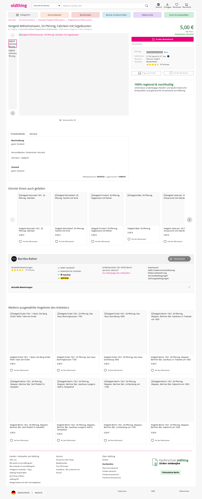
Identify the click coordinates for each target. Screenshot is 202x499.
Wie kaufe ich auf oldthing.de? (21, 463)
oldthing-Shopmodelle (18, 473)
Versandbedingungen (158, 275)
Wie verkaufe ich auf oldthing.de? (22, 466)
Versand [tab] (33, 134)
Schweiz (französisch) (110, 474)
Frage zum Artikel (149, 73)
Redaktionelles (61, 463)
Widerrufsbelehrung (157, 273)
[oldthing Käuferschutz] (171, 462)
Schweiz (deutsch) (109, 471)
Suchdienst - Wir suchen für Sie (68, 469)
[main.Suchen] (146, 5)
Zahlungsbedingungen (158, 278)
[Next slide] (12, 113)
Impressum (153, 267)
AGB (150, 270)
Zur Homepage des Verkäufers (116, 273)
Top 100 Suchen (62, 466)
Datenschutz (184, 491)
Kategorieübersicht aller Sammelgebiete (25, 482)
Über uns (13, 460)
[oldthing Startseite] (19, 6)
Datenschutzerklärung (164, 270)
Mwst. (191, 31)
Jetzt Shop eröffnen (17, 476)
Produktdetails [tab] (18, 134)
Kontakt (105, 460)
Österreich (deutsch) (110, 468)
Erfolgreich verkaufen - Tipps (21, 469)
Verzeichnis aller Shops (65, 460)
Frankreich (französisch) (111, 477)
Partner (59, 473)
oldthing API (14, 479)
